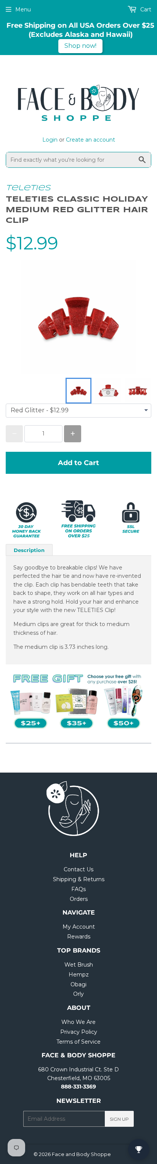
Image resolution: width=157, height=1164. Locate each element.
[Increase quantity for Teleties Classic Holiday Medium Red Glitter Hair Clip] (72, 433)
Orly (78, 994)
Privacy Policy (78, 1031)
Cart (145, 9)
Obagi (78, 984)
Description (29, 550)
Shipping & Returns (78, 879)
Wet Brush (78, 964)
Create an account (90, 139)
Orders (79, 899)
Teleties (28, 188)
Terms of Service (78, 1041)
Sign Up (119, 1119)
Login (50, 139)
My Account (78, 926)
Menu (23, 9)
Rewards (78, 936)
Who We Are (78, 1022)
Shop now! (80, 45)
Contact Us (78, 869)
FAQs (78, 889)
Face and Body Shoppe (81, 1154)
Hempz (79, 974)
